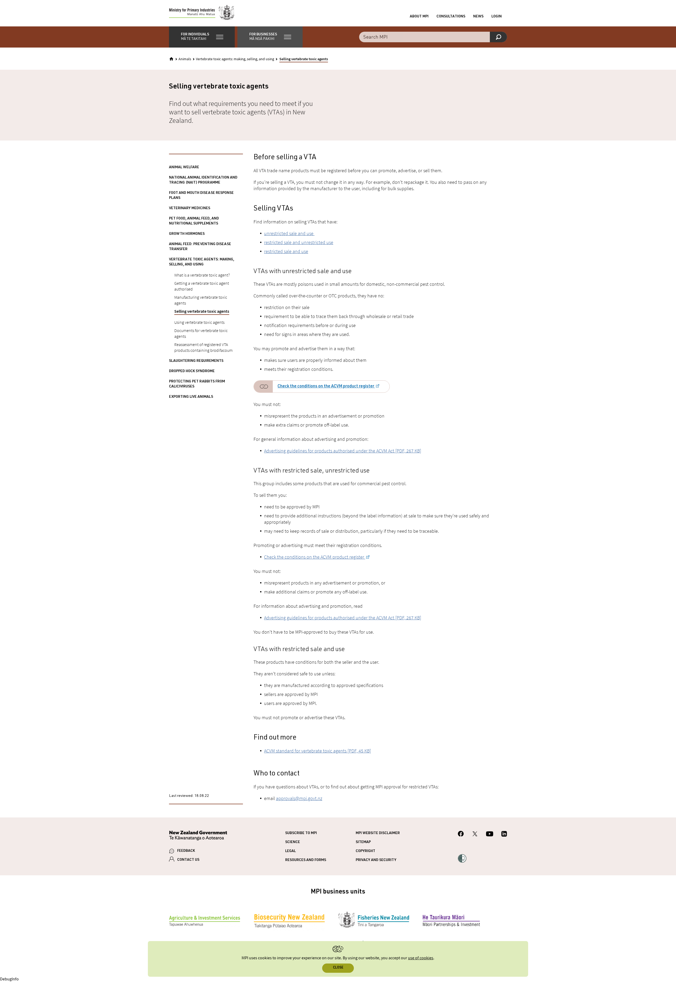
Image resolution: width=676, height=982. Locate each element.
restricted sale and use (286, 251)
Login (496, 16)
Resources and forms (305, 860)
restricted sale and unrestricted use (298, 242)
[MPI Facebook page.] (461, 834)
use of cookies (420, 958)
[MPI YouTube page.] (489, 834)
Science (292, 842)
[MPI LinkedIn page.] (504, 834)
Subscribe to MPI (301, 833)
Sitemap (363, 842)
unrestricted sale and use (289, 233)
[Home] (171, 59)
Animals (185, 59)
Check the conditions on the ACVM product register (326, 387)
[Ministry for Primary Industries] (201, 13)
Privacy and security (376, 860)
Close (338, 968)
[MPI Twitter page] (475, 834)
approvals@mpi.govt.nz (299, 798)
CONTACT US (188, 860)
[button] (202, 37)
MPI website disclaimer (378, 833)
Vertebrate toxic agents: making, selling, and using (235, 59)
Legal (290, 851)
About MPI (419, 16)
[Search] (498, 37)
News (478, 16)
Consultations (450, 16)
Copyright (365, 851)
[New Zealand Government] (198, 836)
